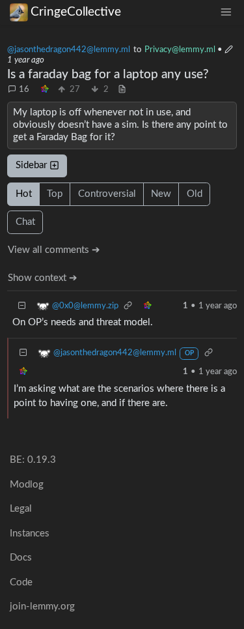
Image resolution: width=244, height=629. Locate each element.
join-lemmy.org (42, 606)
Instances (29, 533)
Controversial (107, 194)
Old (194, 194)
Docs (21, 558)
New (161, 194)
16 (24, 89)
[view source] (121, 90)
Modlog (27, 485)
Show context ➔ (42, 278)
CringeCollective (76, 12)
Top (54, 194)
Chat (25, 222)
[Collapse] (22, 306)
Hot (24, 194)
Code (21, 582)
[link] (45, 90)
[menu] (225, 12)
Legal (21, 509)
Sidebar (31, 165)
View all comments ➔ (54, 250)
